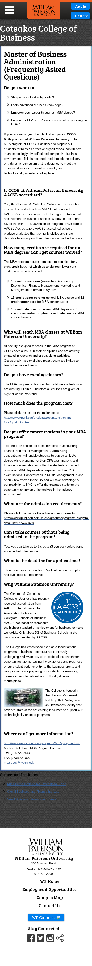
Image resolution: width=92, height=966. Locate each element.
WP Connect (43, 917)
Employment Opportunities (49, 889)
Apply (80, 6)
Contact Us (49, 905)
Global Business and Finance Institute (33, 791)
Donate (81, 15)
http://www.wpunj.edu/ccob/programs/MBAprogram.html (42, 743)
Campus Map (50, 897)
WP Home (49, 881)
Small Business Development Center (32, 799)
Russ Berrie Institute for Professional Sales (36, 784)
